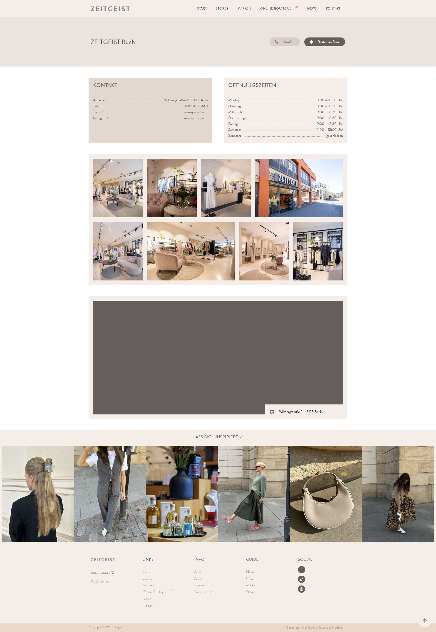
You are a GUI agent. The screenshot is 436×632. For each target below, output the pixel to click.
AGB (198, 578)
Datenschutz (203, 592)
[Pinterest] (301, 589)
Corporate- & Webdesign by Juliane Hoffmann (315, 627)
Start (202, 8)
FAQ (250, 578)
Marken (244, 8)
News (312, 8)
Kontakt (333, 8)
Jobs (197, 571)
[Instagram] (301, 569)
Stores (222, 8)
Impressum (202, 585)
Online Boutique (279, 8)
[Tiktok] (301, 579)
